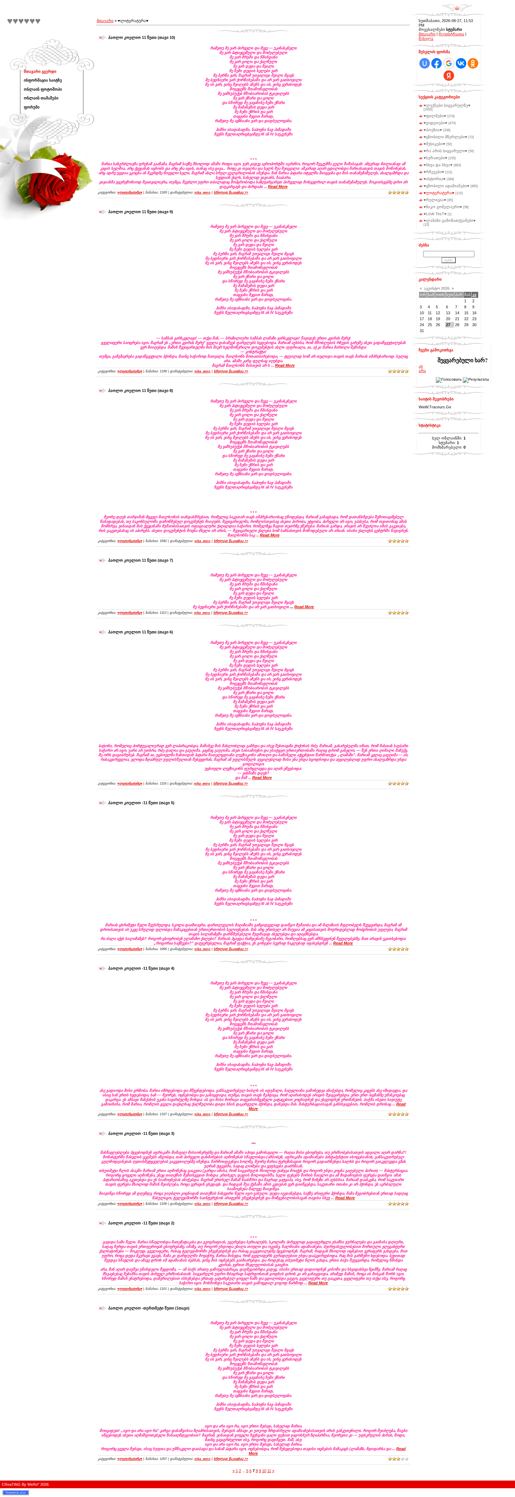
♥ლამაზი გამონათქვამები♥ (450, 220)
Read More (278, 186)
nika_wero (202, 192)
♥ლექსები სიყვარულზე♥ (447, 105)
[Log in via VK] (461, 63)
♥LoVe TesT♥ (435, 214)
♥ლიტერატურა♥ (129, 192)
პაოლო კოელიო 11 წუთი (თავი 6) (140, 632)
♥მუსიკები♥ (434, 144)
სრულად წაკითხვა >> (231, 192)
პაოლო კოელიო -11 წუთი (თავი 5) (141, 803)
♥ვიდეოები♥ (435, 123)
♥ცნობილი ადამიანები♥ (446, 186)
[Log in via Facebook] (436, 63)
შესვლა (426, 38)
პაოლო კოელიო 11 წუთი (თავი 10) (141, 37)
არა (422, 370)
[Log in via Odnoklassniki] (473, 63)
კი (421, 366)
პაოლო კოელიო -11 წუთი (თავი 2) (141, 1223)
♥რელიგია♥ (435, 200)
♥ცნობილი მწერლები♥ (445, 137)
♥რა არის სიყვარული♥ (445, 151)
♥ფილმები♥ (435, 116)
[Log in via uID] (424, 63)
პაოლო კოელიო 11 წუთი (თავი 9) (140, 212)
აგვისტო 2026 (436, 288)
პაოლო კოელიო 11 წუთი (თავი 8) (140, 390)
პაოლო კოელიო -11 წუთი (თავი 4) (141, 968)
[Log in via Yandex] (449, 75)
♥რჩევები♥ (434, 172)
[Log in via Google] (448, 63)
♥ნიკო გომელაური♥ (443, 207)
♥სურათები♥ (435, 158)
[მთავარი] (457, 5)
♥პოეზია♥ (433, 130)
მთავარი (105, 21)
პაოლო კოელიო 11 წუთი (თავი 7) (140, 560)
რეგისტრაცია (451, 34)
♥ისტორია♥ (435, 179)
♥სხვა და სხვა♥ (438, 165)
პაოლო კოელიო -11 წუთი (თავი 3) (141, 1133)
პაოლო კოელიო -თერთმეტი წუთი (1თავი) (149, 1308)
